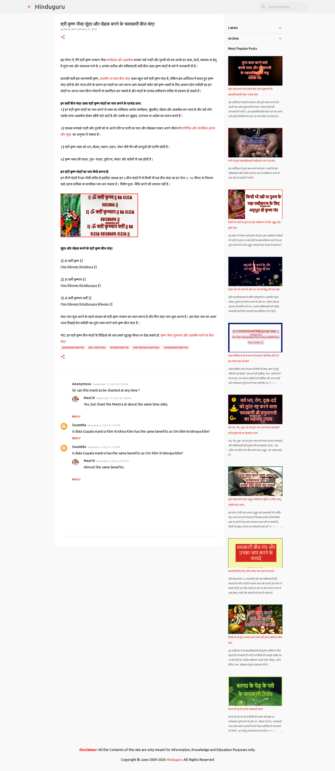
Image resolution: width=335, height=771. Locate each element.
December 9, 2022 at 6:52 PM (112, 461)
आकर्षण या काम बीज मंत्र (115, 78)
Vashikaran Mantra (176, 347)
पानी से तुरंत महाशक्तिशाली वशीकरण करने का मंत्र (251, 160)
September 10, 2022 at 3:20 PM (110, 384)
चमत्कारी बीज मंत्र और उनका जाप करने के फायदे (251, 571)
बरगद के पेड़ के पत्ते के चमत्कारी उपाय (245, 709)
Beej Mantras (97, 347)
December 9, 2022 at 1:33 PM (104, 447)
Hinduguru (50, 6)
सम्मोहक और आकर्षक (119, 60)
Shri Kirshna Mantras (146, 347)
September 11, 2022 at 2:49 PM (113, 398)
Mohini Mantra (119, 347)
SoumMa (79, 425)
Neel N (89, 398)
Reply (76, 416)
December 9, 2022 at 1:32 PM (104, 425)
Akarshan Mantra (73, 347)
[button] (62, 37)
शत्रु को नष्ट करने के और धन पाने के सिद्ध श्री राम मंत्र (254, 289)
